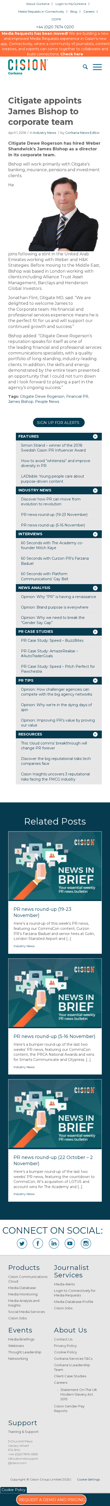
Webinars (16, 1346)
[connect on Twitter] (22, 1243)
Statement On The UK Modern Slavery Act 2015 (78, 1394)
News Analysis (34, 587)
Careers (88, 11)
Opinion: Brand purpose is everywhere (55, 607)
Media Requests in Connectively (41, 11)
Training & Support (23, 1432)
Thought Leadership (24, 1352)
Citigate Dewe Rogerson (42, 396)
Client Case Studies (70, 1376)
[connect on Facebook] (37, 1243)
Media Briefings (21, 1339)
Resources (30, 734)
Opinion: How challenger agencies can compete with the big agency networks (56, 692)
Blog (73, 11)
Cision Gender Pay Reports (69, 1408)
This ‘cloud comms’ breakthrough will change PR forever (54, 746)
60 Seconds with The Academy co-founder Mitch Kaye (52, 545)
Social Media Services (26, 1312)
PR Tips (26, 680)
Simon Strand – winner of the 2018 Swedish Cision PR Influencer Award (53, 448)
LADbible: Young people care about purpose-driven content (52, 479)
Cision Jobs (17, 1318)
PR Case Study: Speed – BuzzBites (52, 640)
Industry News (44, 133)
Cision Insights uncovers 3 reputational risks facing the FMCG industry (55, 777)
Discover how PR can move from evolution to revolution (51, 502)
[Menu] (95, 67)
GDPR (56, 19)
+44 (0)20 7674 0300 (23, 1454)
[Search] (83, 67)
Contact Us (63, 1339)
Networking (18, 1358)
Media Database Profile (73, 1302)
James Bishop (20, 401)
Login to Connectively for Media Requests (75, 1292)
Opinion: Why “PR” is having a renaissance (58, 596)
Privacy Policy (65, 1346)
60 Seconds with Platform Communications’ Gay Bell (44, 576)
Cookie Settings (88, 1479)
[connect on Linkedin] (54, 1243)
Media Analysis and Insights (23, 1303)
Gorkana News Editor (82, 133)
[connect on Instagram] (86, 1243)
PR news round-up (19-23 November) (54, 514)
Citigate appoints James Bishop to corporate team (45, 111)
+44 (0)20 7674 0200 (55, 27)
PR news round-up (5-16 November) (53, 525)
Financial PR (77, 396)
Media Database (22, 1288)
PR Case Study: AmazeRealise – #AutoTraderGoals (49, 654)
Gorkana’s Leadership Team (72, 1367)
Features (28, 436)
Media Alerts (64, 1284)
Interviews (30, 534)
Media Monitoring (23, 1294)
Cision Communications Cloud (27, 1279)
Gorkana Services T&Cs (73, 1358)
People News (47, 401)
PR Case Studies (35, 631)
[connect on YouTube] (69, 1243)
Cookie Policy (65, 1352)
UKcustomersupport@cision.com (23, 1461)
